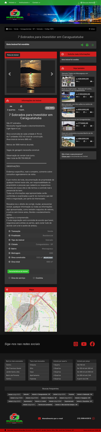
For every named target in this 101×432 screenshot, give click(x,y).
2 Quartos (57, 368)
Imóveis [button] (11, 2)
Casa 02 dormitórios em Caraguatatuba (76, 119)
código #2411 (29, 404)
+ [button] (7, 295)
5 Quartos (57, 379)
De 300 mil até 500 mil (85, 372)
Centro (8, 365)
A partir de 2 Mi (82, 379)
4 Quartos (57, 375)
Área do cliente (88, 3)
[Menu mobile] (6, 2)
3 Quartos (57, 372)
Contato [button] (35, 2)
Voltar (92, 29)
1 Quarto (57, 365)
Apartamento (34, 375)
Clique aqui (66, 156)
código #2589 (55, 401)
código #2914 (66, 398)
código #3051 (15, 401)
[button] (10, 74)
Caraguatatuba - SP (27, 29)
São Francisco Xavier (13, 368)
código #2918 (59, 394)
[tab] (13, 55)
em (41, 394)
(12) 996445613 (51, 14)
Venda (16, 29)
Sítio (31, 368)
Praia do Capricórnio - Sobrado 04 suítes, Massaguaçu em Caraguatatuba (77, 89)
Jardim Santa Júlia (12, 372)
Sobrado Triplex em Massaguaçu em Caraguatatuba (75, 74)
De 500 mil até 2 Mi (84, 375)
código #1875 (14, 394)
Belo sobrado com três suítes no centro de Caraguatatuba (77, 105)
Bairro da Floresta (12, 375)
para (40, 401)
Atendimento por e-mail (52, 418)
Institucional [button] (23, 2)
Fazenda (33, 379)
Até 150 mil (81, 365)
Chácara (33, 365)
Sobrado (40, 29)
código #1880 (16, 398)
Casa (32, 372)
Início (10, 29)
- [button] (7, 297)
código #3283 (32, 398)
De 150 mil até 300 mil (85, 368)
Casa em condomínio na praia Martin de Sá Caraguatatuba (77, 134)
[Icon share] (75, 344)
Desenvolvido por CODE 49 (92, 430)
